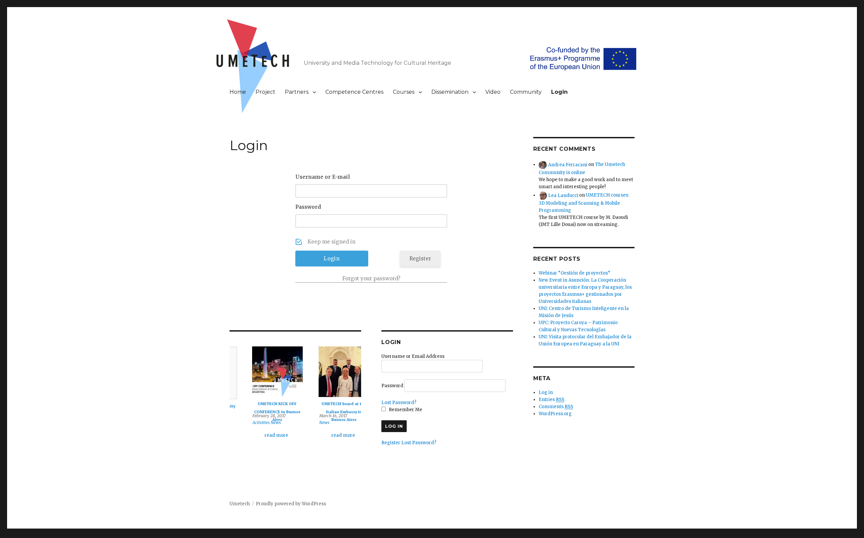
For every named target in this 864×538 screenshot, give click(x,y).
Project (265, 92)
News (260, 422)
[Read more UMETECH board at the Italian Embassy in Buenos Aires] (328, 371)
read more (261, 435)
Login (559, 92)
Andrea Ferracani (567, 164)
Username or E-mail (322, 177)
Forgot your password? (371, 278)
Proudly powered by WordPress (291, 504)
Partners (296, 92)
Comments (556, 406)
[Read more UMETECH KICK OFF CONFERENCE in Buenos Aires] (261, 371)
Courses (403, 92)
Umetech (240, 504)
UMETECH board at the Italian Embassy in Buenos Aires (328, 411)
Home (238, 92)
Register (420, 258)
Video (493, 92)
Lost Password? (398, 402)
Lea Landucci (563, 195)
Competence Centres (354, 92)
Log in (546, 392)
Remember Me (405, 410)
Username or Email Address (412, 356)
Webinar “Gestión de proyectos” (574, 273)
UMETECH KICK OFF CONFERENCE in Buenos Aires (262, 411)
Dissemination (449, 92)
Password (308, 207)
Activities (245, 422)
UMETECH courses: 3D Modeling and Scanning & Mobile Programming (584, 202)
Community (526, 92)
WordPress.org (555, 414)
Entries (551, 399)
